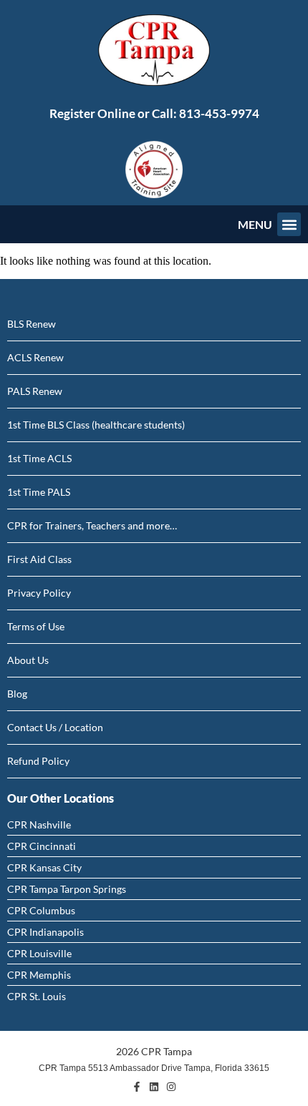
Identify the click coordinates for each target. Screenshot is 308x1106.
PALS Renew (34, 391)
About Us (28, 660)
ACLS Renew (35, 357)
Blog (17, 693)
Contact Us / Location (55, 727)
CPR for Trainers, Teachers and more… (92, 525)
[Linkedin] (154, 1087)
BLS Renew (31, 324)
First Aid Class (39, 559)
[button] (289, 224)
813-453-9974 (219, 113)
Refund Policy (38, 761)
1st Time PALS (38, 492)
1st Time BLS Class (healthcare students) (96, 425)
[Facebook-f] (137, 1087)
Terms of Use (35, 626)
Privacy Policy (39, 593)
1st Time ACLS (39, 458)
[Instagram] (171, 1087)
